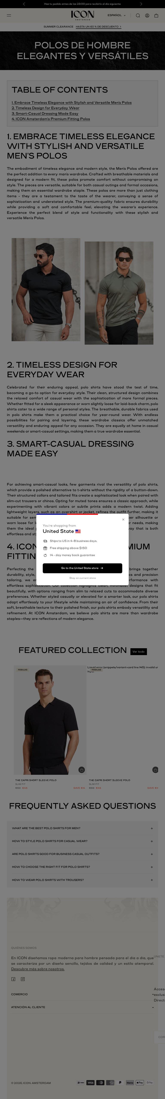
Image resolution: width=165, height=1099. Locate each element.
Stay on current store (82, 578)
